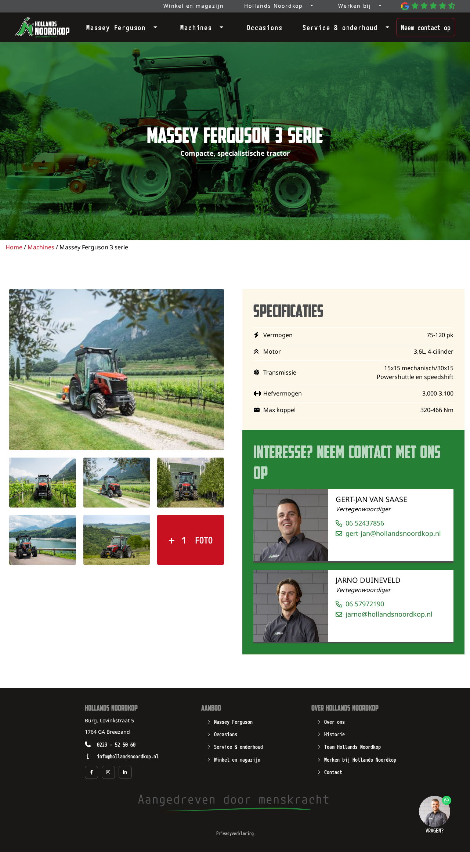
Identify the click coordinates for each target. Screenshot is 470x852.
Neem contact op (426, 27)
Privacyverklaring (235, 833)
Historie (334, 734)
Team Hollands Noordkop (352, 746)
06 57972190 (365, 604)
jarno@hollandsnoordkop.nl (389, 614)
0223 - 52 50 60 (116, 744)
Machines (196, 27)
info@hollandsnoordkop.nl (128, 756)
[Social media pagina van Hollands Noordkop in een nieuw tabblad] (91, 772)
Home (14, 247)
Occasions (264, 27)
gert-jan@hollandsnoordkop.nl (393, 533)
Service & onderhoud (340, 27)
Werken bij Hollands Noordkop (360, 759)
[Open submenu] (153, 25)
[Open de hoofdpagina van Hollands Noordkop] (42, 27)
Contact (333, 772)
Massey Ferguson (116, 27)
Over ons (334, 721)
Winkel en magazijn (237, 759)
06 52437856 (365, 523)
